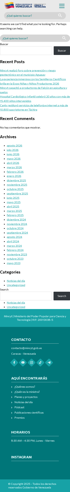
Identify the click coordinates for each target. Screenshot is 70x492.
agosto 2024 (14, 236)
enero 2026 (14, 176)
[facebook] (14, 363)
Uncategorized (16, 285)
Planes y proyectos (26, 396)
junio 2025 (13, 197)
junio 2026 (13, 154)
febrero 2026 (15, 171)
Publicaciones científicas (29, 412)
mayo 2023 (13, 263)
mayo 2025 (14, 202)
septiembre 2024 (17, 232)
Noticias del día (16, 280)
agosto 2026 (14, 145)
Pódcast (19, 407)
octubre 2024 (15, 228)
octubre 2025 (15, 189)
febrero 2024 (15, 250)
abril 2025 (13, 206)
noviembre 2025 (17, 184)
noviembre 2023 (17, 254)
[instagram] (31, 363)
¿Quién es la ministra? (27, 391)
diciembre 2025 (16, 180)
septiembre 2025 (17, 193)
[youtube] (23, 363)
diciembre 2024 (16, 219)
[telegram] (49, 363)
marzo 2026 (14, 167)
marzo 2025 (14, 210)
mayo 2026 (14, 158)
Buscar (4, 44)
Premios (19, 417)
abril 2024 (13, 241)
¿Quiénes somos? (24, 386)
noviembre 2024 (17, 223)
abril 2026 (13, 162)
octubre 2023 (15, 258)
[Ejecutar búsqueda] (60, 15)
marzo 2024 (14, 245)
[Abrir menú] (62, 6)
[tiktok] (40, 363)
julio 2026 (13, 149)
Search (4, 289)
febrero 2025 (15, 215)
